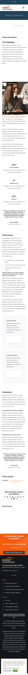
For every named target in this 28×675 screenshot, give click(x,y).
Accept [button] (15, 670)
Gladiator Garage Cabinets (13, 592)
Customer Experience (16, 480)
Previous (17, 25)
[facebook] (12, 1)
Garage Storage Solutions (12, 586)
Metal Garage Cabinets (11, 609)
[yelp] (15, 1)
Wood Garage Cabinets (12, 606)
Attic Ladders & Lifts (11, 603)
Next (23, 25)
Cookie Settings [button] (7, 670)
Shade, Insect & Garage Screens (14, 589)
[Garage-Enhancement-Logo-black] (7, 5)
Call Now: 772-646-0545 (14, 15)
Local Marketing (15, 482)
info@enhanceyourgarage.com (10, 570)
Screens (7, 600)
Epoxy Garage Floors (11, 583)
